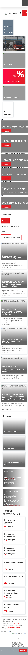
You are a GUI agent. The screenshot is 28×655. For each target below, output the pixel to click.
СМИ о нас (5, 232)
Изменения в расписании (10, 226)
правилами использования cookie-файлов (7, 652)
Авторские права (15, 640)
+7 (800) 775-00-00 (13, 628)
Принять (22, 650)
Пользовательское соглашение (18, 637)
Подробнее (6, 131)
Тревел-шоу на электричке (11, 237)
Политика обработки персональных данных (16, 639)
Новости (5, 221)
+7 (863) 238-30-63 (15, 624)
